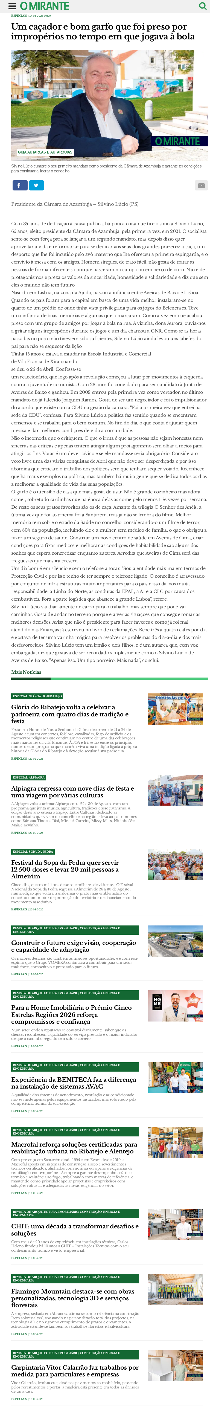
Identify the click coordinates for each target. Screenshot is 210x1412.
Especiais (19, 16)
